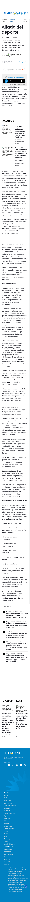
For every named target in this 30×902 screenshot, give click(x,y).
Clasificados (8, 849)
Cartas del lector (9, 829)
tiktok (13, 765)
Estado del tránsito (10, 844)
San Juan (7, 795)
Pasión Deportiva (9, 813)
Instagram (9, 765)
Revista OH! (12, 20)
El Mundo (7, 821)
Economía (7, 800)
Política (6, 798)
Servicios (7, 859)
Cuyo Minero (8, 803)
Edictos (6, 865)
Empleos (7, 857)
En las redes (8, 826)
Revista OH (7, 808)
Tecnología (7, 839)
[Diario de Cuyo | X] (21, 13)
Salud (5, 836)
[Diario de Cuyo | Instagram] (17, 13)
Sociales (6, 834)
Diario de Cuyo (4, 20)
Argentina (7, 818)
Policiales (7, 811)
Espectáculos (8, 816)
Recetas (6, 824)
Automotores (8, 854)
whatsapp (25, 765)
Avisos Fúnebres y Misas (12, 862)
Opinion (6, 831)
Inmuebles (7, 852)
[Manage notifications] (26, 886)
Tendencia (7, 841)
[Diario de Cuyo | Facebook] (14, 13)
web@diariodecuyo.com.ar (16, 875)
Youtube (21, 765)
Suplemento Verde (10, 806)
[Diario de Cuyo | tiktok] (25, 13)
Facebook (5, 765)
